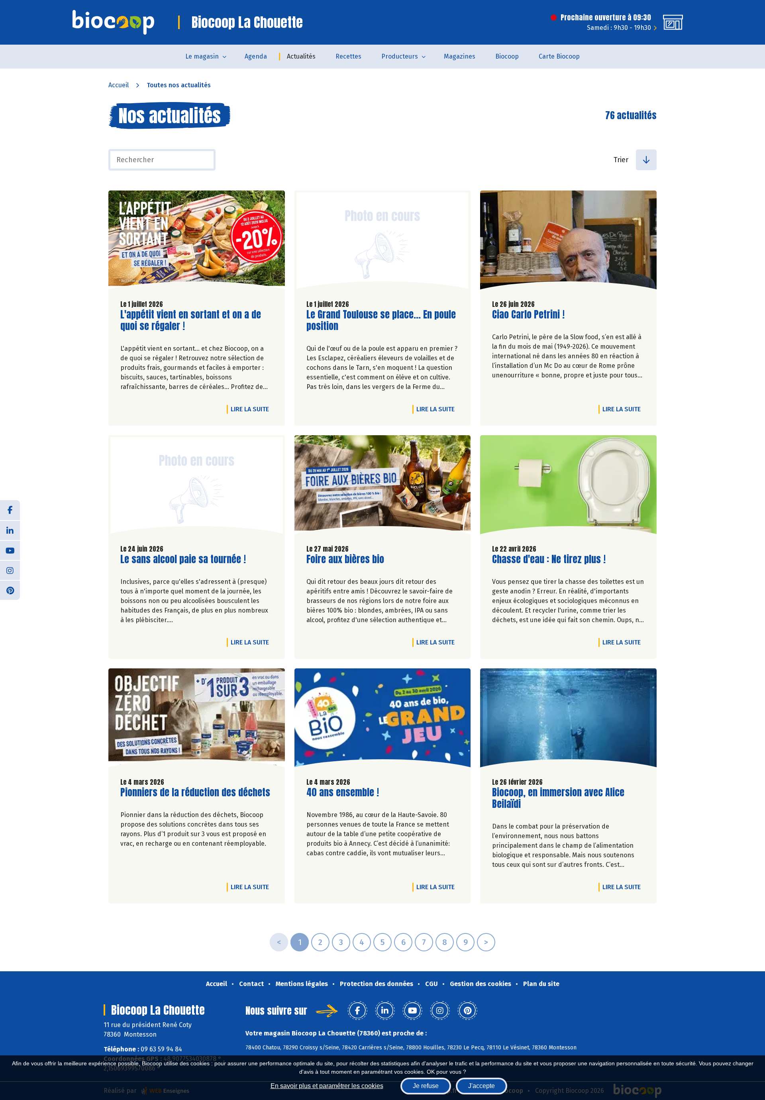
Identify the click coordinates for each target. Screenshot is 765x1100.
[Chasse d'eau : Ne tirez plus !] (568, 486)
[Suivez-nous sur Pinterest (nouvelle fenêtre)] (10, 590)
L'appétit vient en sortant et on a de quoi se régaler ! (190, 320)
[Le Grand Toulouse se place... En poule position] (382, 242)
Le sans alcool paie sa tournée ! (183, 559)
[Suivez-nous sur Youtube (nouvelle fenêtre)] (10, 550)
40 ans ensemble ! (342, 792)
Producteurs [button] (399, 56)
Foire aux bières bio (345, 559)
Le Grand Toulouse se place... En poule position (381, 320)
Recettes (348, 56)
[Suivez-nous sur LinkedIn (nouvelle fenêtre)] (10, 530)
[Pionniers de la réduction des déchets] (196, 719)
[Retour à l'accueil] (113, 22)
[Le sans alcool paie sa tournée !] (196, 486)
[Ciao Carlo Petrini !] (568, 242)
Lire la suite (252, 409)
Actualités (301, 56)
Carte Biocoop (559, 56)
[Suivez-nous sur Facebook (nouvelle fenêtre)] (10, 510)
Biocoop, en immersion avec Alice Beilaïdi (558, 798)
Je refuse (426, 1085)
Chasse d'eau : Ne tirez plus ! (549, 559)
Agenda (256, 56)
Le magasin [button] (202, 56)
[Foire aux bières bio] (382, 486)
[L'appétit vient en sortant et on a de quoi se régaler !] (196, 242)
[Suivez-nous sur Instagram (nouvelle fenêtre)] (10, 570)
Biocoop (507, 56)
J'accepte (481, 1085)
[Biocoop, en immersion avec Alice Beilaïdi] (568, 719)
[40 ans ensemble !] (382, 719)
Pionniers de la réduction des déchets (195, 792)
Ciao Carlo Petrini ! (528, 314)
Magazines (459, 56)
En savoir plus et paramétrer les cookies (327, 1085)
